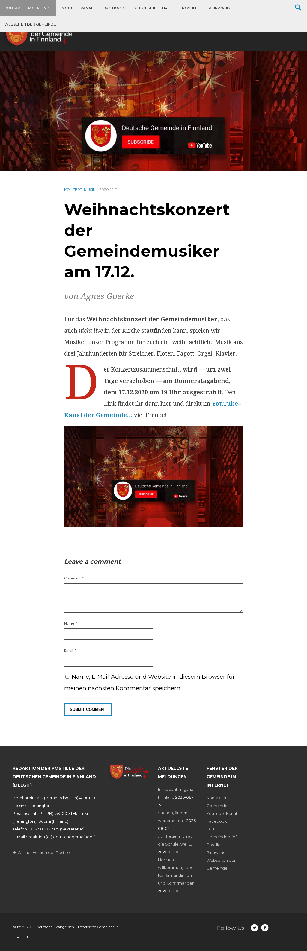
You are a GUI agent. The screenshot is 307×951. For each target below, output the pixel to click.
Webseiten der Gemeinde (30, 24)
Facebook (113, 8)
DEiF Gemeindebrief (153, 8)
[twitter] (254, 927)
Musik (89, 189)
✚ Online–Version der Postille (41, 852)
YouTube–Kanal (77, 8)
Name (69, 623)
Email (68, 650)
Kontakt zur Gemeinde (28, 8)
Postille (191, 8)
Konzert (73, 189)
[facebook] (265, 927)
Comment (72, 578)
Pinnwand (219, 8)
